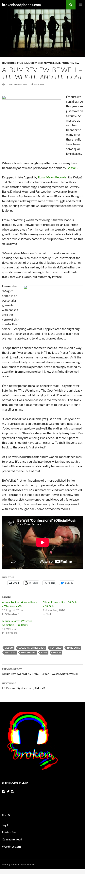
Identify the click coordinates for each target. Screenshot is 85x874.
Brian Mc (39, 84)
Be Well (72, 168)
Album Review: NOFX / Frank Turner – (40, 671)
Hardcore (9, 62)
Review (74, 62)
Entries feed (9, 832)
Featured (56, 647)
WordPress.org (11, 846)
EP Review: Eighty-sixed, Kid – (23, 686)
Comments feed (12, 839)
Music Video (34, 62)
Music (21, 62)
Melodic (10, 652)
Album (9, 647)
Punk (65, 62)
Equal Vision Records (52, 177)
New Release (52, 62)
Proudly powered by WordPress (19, 864)
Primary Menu (80, 4)
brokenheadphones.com (21, 5)
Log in (5, 825)
